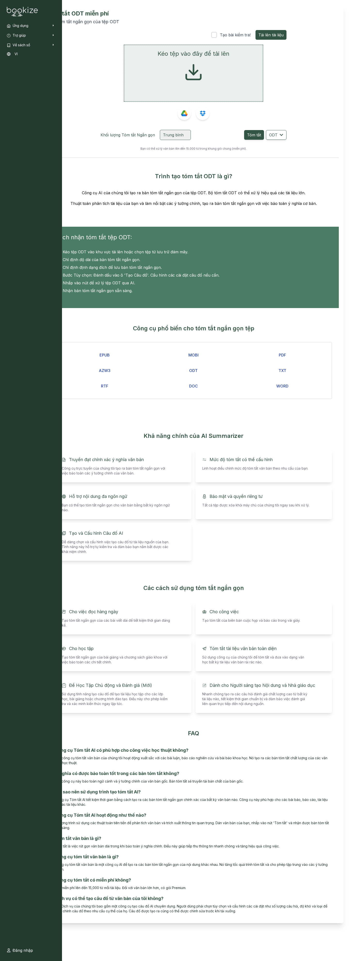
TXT (282, 370)
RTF (104, 386)
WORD (282, 386)
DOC (193, 386)
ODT (273, 134)
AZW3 (104, 370)
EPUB (105, 355)
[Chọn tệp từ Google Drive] (184, 113)
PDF (282, 355)
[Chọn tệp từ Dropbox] (202, 113)
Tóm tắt (254, 134)
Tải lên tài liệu (271, 34)
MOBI (193, 355)
